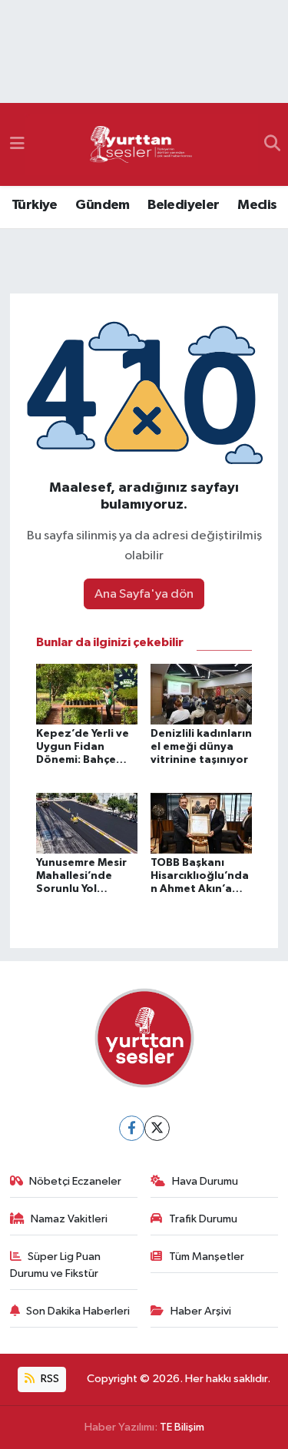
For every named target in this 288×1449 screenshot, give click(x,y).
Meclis (256, 205)
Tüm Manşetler (206, 1256)
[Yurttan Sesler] (141, 145)
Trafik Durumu (203, 1219)
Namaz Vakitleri (69, 1219)
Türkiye (35, 205)
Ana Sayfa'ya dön (144, 594)
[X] (157, 1128)
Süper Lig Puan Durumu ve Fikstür (55, 1265)
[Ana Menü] (17, 144)
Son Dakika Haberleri (78, 1311)
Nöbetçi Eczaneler (75, 1181)
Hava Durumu (205, 1181)
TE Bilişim (182, 1427)
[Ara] (272, 144)
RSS (48, 1378)
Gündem (102, 205)
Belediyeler (183, 205)
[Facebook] (131, 1128)
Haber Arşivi (200, 1311)
